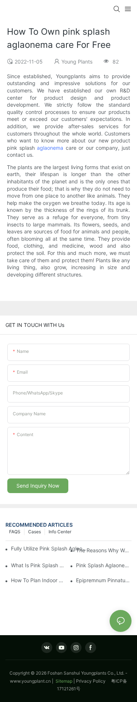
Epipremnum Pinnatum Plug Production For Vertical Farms (104, 580)
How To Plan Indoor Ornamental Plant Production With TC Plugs (38, 580)
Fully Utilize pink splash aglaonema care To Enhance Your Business (50, 548)
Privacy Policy (93, 681)
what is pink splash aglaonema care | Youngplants (38, 565)
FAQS (14, 531)
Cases (34, 531)
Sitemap (63, 681)
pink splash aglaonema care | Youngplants (104, 565)
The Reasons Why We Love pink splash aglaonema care (104, 550)
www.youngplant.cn (30, 681)
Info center (60, 531)
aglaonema (50, 148)
